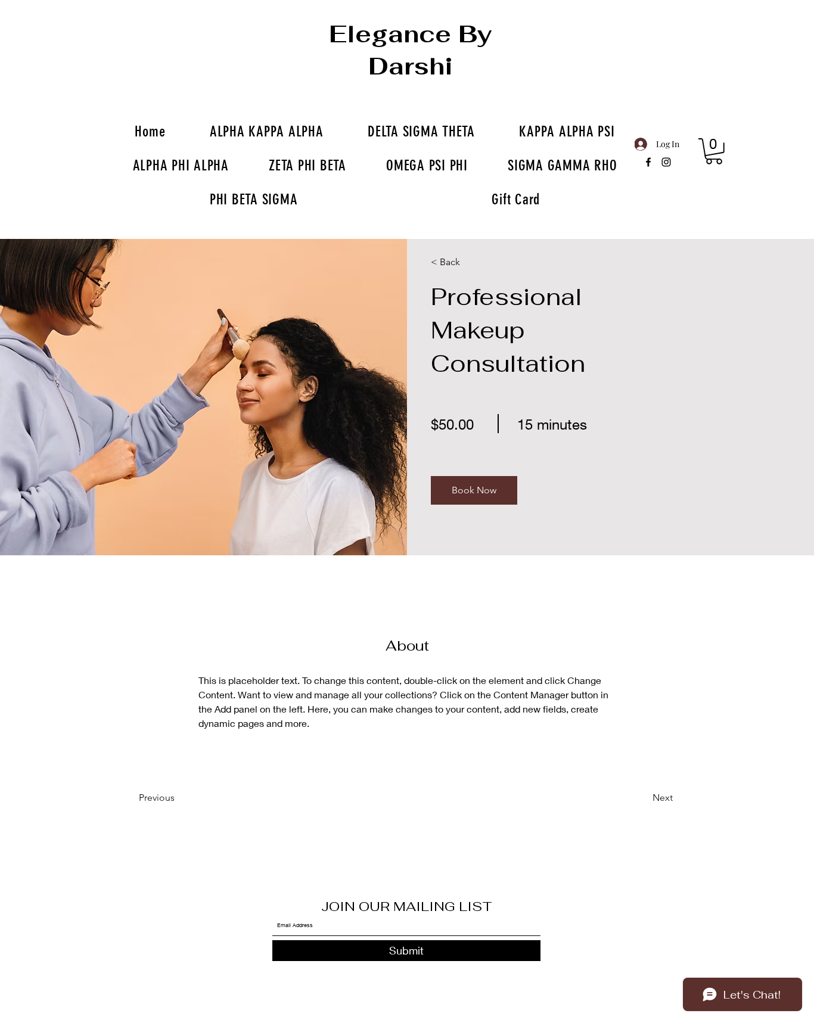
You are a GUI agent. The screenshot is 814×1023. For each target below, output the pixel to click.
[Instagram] (666, 162)
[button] (474, 490)
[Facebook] (648, 162)
